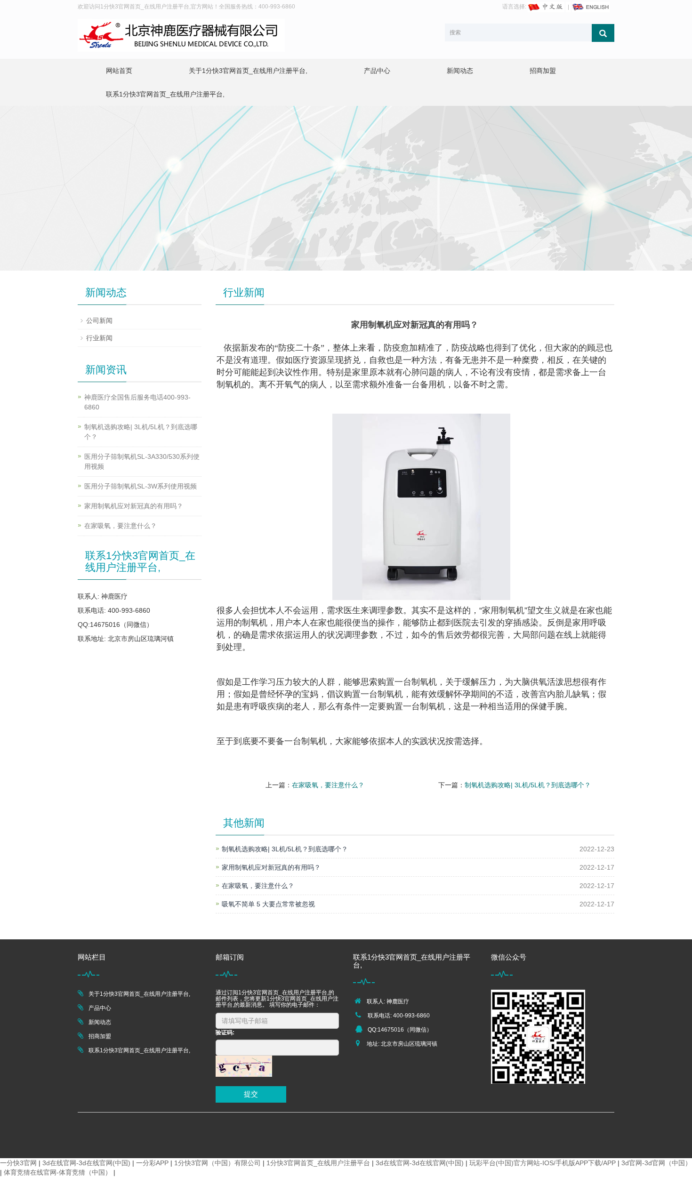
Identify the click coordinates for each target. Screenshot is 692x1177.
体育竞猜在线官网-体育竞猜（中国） (58, 1172)
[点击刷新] (244, 1066)
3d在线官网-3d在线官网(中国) (86, 1163)
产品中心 (377, 70)
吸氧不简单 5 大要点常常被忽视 (268, 904)
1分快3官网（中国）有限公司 (217, 1163)
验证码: (225, 1032)
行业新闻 (99, 338)
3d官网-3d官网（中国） (656, 1163)
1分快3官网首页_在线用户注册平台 (318, 1163)
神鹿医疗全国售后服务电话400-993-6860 (137, 402)
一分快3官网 (18, 1163)
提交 (251, 1094)
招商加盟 (543, 70)
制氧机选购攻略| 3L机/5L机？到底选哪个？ (528, 785)
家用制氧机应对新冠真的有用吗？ (271, 867)
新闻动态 (460, 70)
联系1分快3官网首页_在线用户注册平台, (165, 94)
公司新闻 (99, 320)
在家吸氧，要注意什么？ (328, 785)
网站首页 (119, 70)
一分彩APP (152, 1163)
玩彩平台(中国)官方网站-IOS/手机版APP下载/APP (542, 1163)
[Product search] (603, 33)
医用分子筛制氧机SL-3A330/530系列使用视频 (142, 461)
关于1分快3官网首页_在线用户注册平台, (248, 70)
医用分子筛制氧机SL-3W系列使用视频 (140, 486)
